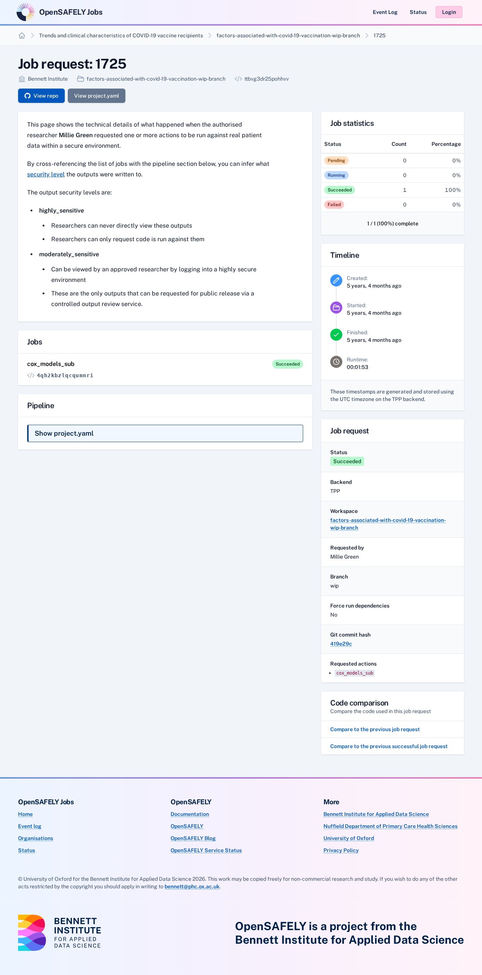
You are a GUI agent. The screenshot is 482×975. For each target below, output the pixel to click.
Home (25, 814)
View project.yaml (96, 96)
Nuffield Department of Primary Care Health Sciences (390, 826)
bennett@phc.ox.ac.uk (192, 886)
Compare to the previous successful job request (389, 746)
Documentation (190, 814)
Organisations (35, 838)
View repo (46, 96)
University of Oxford (348, 838)
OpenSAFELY (187, 826)
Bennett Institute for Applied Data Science (376, 814)
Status (418, 12)
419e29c (341, 644)
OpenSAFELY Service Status (206, 850)
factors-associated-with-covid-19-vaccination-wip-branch (288, 35)
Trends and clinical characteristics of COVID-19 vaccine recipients (121, 35)
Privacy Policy (341, 850)
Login (449, 12)
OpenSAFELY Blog (193, 838)
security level (46, 174)
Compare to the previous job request (375, 729)
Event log (29, 826)
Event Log (385, 12)
